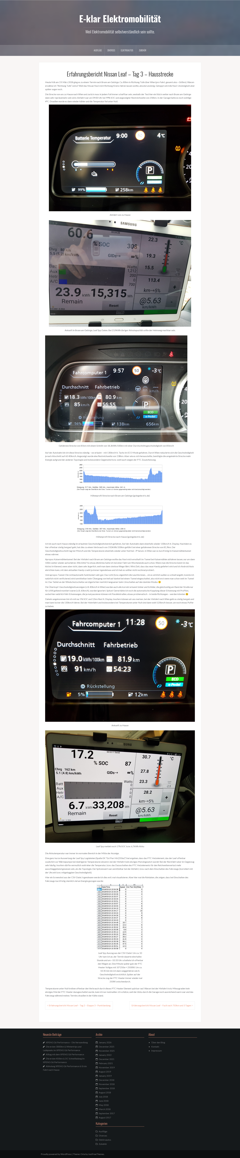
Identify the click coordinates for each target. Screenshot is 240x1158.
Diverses (111, 50)
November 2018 (107, 1084)
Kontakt (155, 1046)
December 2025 (106, 1046)
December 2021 (106, 1059)
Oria (83, 1154)
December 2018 (106, 1080)
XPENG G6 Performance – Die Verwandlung (67, 1042)
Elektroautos (127, 50)
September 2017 (107, 1113)
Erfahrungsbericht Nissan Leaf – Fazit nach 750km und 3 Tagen (161, 1005)
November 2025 (107, 1050)
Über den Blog (158, 1042)
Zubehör (142, 50)
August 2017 (105, 1117)
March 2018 (105, 1109)
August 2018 (105, 1092)
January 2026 (105, 1042)
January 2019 (105, 1075)
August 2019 (105, 1071)
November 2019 (107, 1067)
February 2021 (106, 1063)
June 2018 (103, 1100)
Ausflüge (98, 50)
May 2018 (104, 1105)
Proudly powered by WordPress (56, 1154)
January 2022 (105, 1055)
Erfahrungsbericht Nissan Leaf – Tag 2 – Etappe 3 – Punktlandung (80, 1005)
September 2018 (107, 1088)
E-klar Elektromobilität (120, 18)
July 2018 (103, 1096)
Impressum (156, 1050)
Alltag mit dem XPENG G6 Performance (65, 1054)
